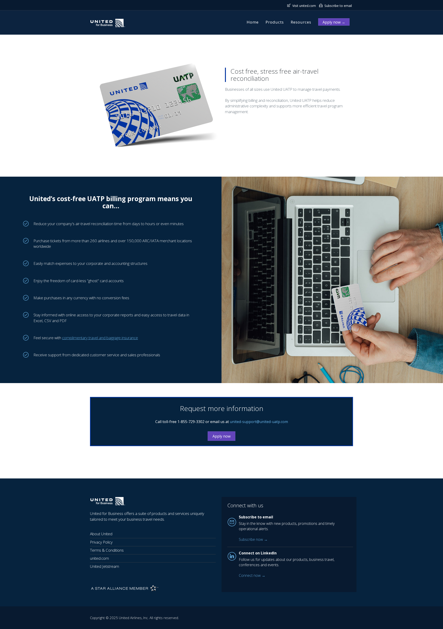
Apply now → (334, 22)
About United (101, 533)
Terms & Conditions (107, 550)
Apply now (221, 436)
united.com (99, 558)
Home (253, 22)
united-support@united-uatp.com (259, 421)
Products (275, 22)
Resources (301, 22)
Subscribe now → (253, 539)
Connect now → (252, 575)
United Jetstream (104, 566)
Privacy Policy (101, 542)
